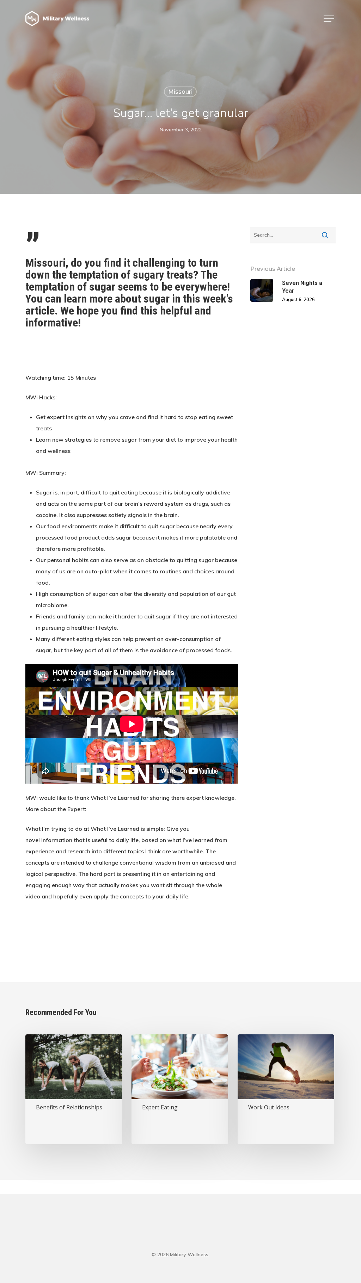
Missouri (180, 91)
